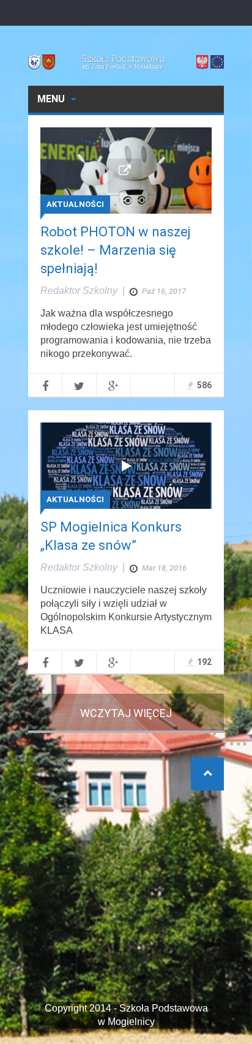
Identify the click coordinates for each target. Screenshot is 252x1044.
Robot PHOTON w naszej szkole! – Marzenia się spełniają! (115, 250)
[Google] (113, 385)
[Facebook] (45, 385)
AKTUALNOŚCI (75, 204)
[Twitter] (79, 385)
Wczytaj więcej (126, 713)
